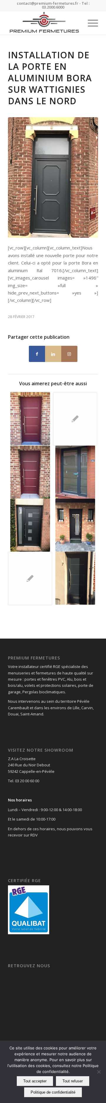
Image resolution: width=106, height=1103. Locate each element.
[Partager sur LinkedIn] (53, 354)
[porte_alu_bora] (53, 177)
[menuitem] (90, 23)
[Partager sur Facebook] (37, 354)
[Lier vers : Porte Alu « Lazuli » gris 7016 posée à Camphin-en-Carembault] (75, 472)
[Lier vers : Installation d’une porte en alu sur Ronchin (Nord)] (75, 578)
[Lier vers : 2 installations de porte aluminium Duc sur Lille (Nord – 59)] (75, 419)
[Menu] (90, 23)
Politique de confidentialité (53, 1092)
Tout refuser (72, 1081)
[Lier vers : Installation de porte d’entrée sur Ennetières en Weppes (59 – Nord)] (30, 525)
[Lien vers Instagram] (69, 354)
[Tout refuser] (99, 1072)
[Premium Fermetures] (44, 23)
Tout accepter (35, 1081)
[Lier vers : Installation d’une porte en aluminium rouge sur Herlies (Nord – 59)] (30, 472)
